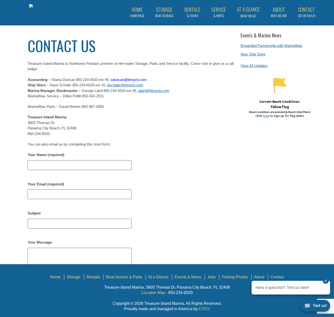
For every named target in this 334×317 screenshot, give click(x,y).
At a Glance (158, 277)
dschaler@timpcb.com (125, 85)
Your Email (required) (46, 184)
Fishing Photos (235, 277)
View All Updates (254, 66)
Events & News (188, 277)
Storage (73, 277)
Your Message (40, 242)
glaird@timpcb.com (153, 91)
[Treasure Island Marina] (55, 9)
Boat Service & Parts (124, 277)
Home (55, 277)
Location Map (153, 293)
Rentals (93, 277)
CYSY (204, 309)
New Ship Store (253, 54)
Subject (34, 213)
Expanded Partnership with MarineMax (271, 46)
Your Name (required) (46, 155)
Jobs (211, 277)
